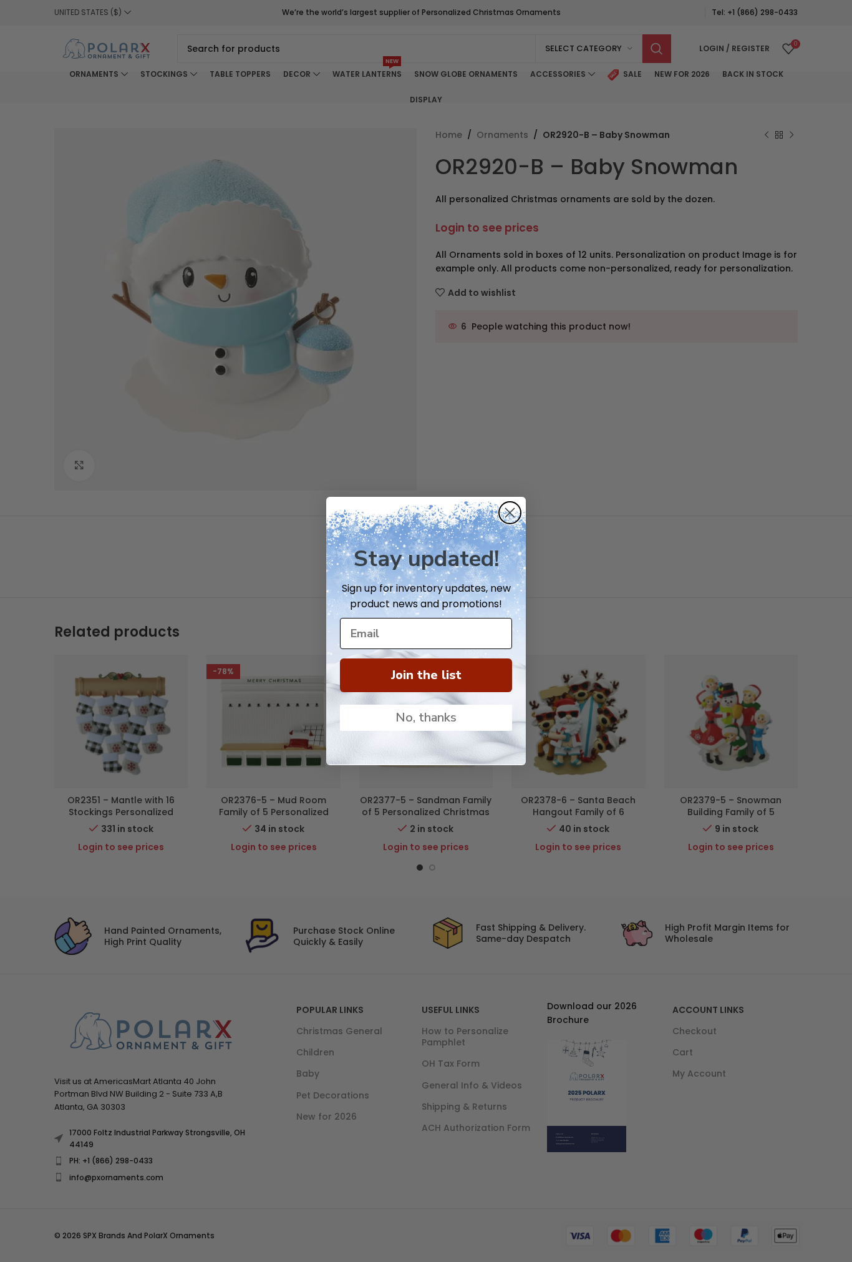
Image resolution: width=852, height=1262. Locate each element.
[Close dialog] (510, 513)
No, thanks (426, 717)
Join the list (426, 675)
